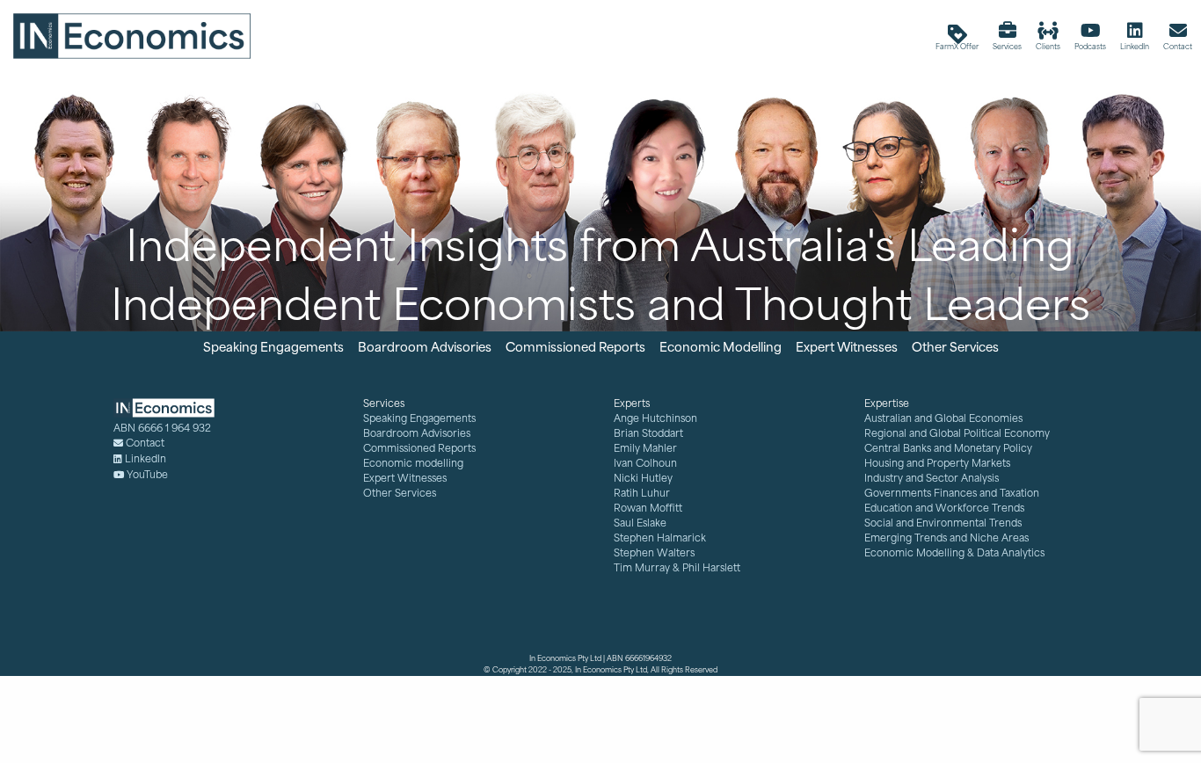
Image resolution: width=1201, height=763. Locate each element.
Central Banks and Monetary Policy (948, 447)
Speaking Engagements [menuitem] (273, 346)
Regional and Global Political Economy (957, 432)
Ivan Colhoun (645, 462)
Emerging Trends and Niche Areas (946, 537)
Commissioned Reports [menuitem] (575, 346)
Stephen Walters (654, 552)
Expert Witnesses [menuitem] (847, 346)
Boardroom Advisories (416, 432)
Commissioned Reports (419, 447)
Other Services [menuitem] (955, 346)
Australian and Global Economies (943, 418)
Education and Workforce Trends (944, 507)
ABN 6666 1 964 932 (162, 427)
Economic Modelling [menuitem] (720, 346)
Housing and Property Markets (937, 462)
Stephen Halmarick (660, 537)
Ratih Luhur (642, 492)
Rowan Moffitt (648, 507)
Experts (632, 403)
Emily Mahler (645, 447)
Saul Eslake (640, 522)
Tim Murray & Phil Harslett (677, 567)
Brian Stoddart (648, 432)
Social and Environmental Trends (943, 522)
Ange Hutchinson (655, 418)
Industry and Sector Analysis (931, 477)
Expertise (886, 403)
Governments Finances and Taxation (951, 492)
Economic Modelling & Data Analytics (954, 552)
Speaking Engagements (419, 418)
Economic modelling (413, 462)
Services (383, 403)
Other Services (399, 492)
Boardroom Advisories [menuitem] (424, 346)
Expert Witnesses (405, 477)
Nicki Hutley (643, 477)
